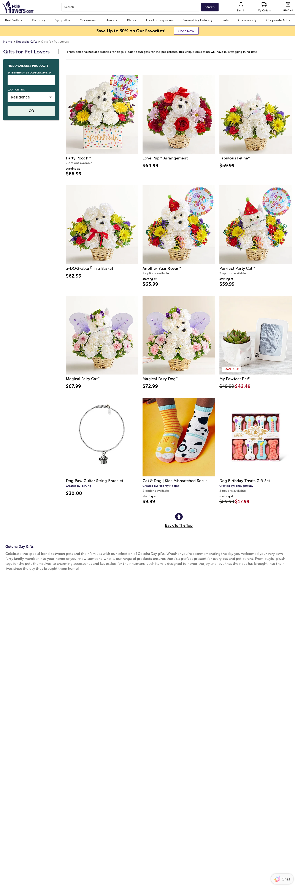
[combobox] (131, 7)
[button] (13, 20)
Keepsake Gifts (26, 41)
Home (7, 41)
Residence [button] (20, 97)
